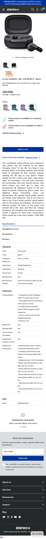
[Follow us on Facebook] (12, 517)
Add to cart (23, 149)
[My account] (37, 9)
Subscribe (23, 458)
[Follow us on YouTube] (15, 517)
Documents (7, 234)
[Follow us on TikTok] (19, 517)
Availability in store (10, 229)
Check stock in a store (11, 133)
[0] (42, 9)
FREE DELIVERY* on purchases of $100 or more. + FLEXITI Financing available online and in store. (23, 3)
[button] (2, 537)
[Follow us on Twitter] (4, 517)
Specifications (8, 224)
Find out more (32, 157)
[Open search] (32, 9)
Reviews (5, 239)
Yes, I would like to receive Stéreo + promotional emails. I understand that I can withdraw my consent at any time (24, 467)
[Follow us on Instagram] (8, 517)
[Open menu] (3, 10)
